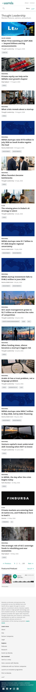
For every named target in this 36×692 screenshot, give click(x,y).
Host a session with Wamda (9, 663)
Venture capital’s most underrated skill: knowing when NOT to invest (17, 445)
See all (29, 568)
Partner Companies (7, 636)
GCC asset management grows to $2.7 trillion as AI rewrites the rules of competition (17, 312)
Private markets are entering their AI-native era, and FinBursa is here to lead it (17, 513)
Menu (28, 8)
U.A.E (3, 205)
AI (11, 522)
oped (4, 85)
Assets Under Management (11, 321)
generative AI (13, 387)
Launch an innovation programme (12, 670)
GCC (29, 321)
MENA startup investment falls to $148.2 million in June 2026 (16, 278)
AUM (23, 321)
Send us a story (6, 659)
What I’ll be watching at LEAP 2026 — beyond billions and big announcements (16, 43)
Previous (8, 563)
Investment (6, 151)
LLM (21, 387)
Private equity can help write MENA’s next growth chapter (14, 77)
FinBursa (5, 522)
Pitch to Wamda (6, 673)
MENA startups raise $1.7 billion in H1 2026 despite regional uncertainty (17, 244)
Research (4, 650)
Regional (4, 74)
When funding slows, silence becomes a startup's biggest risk (16, 346)
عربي (33, 8)
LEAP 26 (5, 52)
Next (29, 563)
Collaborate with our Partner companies (13, 666)
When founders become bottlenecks (12, 176)
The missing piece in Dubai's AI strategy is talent (15, 209)
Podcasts (4, 646)
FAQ (2, 633)
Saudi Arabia (6, 38)
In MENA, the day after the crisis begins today (16, 478)
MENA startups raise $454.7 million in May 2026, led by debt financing (17, 412)
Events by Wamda (6, 653)
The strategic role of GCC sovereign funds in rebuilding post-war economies (17, 548)
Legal (3, 639)
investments (17, 151)
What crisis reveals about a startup (17, 109)
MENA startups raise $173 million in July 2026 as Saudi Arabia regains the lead (17, 142)
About (27, 3)
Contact (32, 3)
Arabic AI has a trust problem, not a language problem (17, 379)
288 (23, 563)
